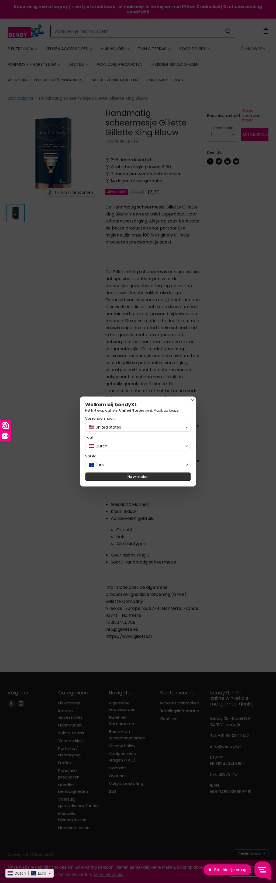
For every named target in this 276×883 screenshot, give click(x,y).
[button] (29, 873)
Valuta (90, 456)
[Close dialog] (192, 400)
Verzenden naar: (100, 418)
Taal (89, 437)
